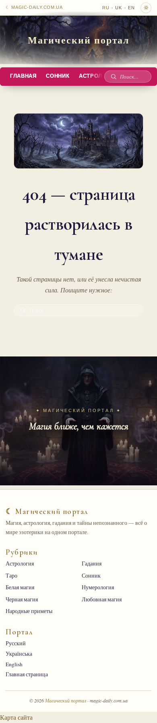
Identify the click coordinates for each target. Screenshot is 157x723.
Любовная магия (102, 599)
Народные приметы (29, 611)
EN (131, 7)
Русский (16, 643)
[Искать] (113, 76)
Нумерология (98, 587)
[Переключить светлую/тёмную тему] (145, 7)
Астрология (20, 563)
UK (118, 7)
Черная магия (22, 599)
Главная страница (27, 674)
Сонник (57, 76)
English (14, 664)
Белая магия (20, 587)
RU (105, 7)
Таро (11, 575)
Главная (23, 76)
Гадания (91, 563)
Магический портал (79, 40)
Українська (19, 653)
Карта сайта (16, 717)
